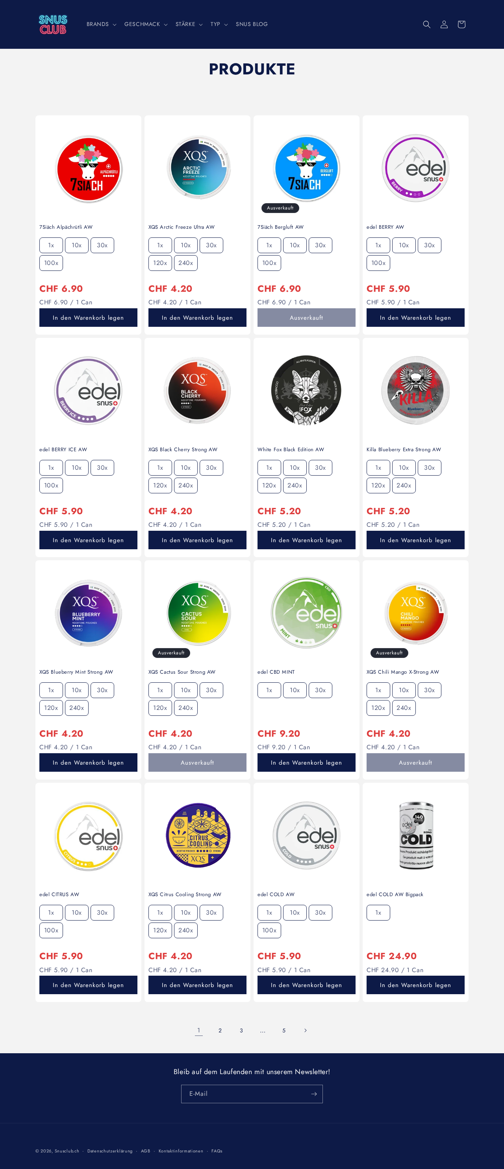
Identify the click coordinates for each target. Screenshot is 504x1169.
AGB (145, 1151)
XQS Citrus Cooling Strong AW (185, 894)
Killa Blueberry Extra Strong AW (404, 449)
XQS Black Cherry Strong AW (183, 449)
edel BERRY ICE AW (63, 449)
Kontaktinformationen (181, 1151)
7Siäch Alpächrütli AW (66, 227)
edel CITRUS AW (59, 894)
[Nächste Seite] (305, 1030)
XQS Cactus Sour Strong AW (182, 672)
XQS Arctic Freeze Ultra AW (181, 227)
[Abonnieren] (313, 1094)
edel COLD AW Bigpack (395, 894)
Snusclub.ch (67, 1151)
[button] (101, 24)
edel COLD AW (276, 894)
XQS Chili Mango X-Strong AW (403, 672)
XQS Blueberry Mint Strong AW (76, 672)
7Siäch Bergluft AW (281, 227)
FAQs (216, 1151)
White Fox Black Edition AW (291, 449)
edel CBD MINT (276, 672)
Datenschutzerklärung (110, 1151)
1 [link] (198, 1030)
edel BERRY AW (385, 227)
